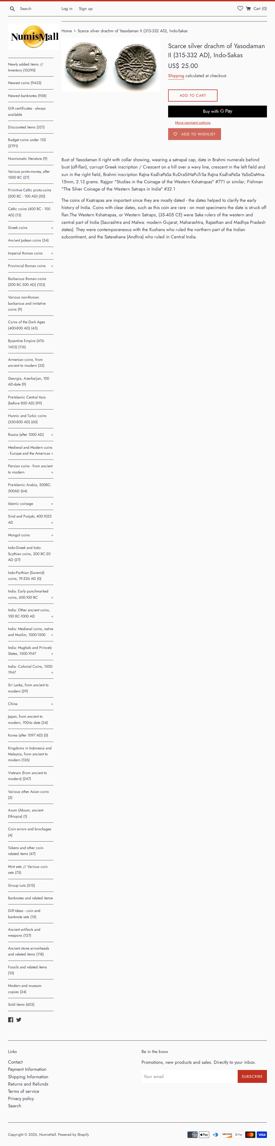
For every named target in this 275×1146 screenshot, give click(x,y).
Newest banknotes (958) (27, 95)
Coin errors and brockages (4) (29, 832)
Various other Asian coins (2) (28, 794)
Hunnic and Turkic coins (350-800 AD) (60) (27, 418)
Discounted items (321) (26, 127)
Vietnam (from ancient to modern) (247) (27, 775)
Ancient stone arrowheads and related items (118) (28, 951)
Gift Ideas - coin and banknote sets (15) (24, 913)
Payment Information (27, 1069)
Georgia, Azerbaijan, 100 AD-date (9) (28, 381)
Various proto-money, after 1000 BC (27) (29, 174)
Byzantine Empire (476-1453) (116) (26, 343)
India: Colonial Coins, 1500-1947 (30, 669)
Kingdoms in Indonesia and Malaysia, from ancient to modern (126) (30, 754)
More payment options (193, 122)
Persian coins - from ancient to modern (30, 469)
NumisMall (47, 1134)
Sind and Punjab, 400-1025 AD (30, 519)
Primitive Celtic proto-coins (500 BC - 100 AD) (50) (29, 193)
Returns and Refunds (28, 1084)
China (30, 703)
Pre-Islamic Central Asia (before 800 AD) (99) (27, 400)
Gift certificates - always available (27, 111)
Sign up (86, 9)
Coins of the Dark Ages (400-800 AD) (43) (26, 324)
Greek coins (30, 227)
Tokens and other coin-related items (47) (26, 850)
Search (14, 1105)
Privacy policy (21, 1098)
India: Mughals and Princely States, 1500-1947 (30, 650)
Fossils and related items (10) (27, 970)
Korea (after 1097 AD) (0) (28, 735)
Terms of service (23, 1091)
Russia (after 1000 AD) (30, 434)
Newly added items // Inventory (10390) (25, 67)
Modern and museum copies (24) (25, 988)
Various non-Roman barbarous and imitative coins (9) (27, 303)
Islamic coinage (30, 503)
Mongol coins (30, 535)
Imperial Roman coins (30, 253)
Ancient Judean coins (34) (28, 240)
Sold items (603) (21, 1004)
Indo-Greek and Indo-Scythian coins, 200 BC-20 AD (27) (29, 553)
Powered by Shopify (73, 1134)
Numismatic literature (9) (27, 158)
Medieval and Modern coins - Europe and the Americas (30, 450)
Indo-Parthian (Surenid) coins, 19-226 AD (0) (26, 575)
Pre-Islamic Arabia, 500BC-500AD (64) (29, 487)
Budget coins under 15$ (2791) (27, 142)
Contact (15, 1062)
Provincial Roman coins (30, 265)
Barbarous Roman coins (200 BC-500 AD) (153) (27, 281)
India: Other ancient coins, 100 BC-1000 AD (30, 613)
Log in (67, 9)
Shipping (176, 76)
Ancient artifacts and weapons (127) (24, 932)
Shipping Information (28, 1076)
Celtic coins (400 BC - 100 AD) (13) (29, 211)
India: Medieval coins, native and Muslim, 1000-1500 (30, 631)
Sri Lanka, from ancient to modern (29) (28, 688)
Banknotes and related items (30, 898)
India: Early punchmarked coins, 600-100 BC (30, 594)
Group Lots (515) (21, 885)
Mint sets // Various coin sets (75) (28, 869)
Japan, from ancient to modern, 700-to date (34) (28, 719)
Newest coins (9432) (24, 82)
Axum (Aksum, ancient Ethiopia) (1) (25, 813)
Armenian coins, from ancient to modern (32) (26, 362)
